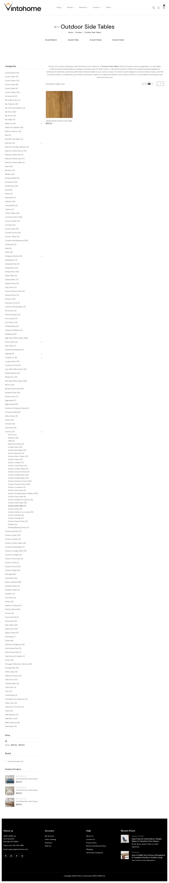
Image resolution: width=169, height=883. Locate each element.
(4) (10, 248)
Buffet (7, 194)
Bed (6, 135)
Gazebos (11, 438)
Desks (7, 252)
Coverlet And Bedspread (14, 240)
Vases (7, 711)
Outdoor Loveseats (15, 487)
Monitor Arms (10, 396)
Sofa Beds (9, 637)
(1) (19, 100)
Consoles (8, 225)
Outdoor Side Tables (16, 506)
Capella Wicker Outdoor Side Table (59, 121)
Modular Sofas (10, 393)
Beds (7, 166)
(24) (12, 385)
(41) (19, 412)
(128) (25, 381)
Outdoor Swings (14, 518)
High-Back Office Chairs (14, 338)
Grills (10, 441)
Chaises (8, 209)
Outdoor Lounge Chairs (14, 551)
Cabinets (8, 201)
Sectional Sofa (10, 617)
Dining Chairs (10, 272)
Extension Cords (11, 303)
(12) (17, 229)
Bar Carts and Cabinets (14, 108)
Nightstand (9, 400)
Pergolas (11, 524)
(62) (27, 475)
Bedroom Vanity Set (12, 155)
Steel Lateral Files (11, 648)
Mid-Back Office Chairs (14, 381)
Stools (7, 660)
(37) (17, 77)
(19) (16, 186)
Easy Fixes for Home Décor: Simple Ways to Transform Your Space (147, 840)
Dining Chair (9, 268)
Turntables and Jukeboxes (15, 699)
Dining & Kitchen (138, 836)
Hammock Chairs (14, 444)
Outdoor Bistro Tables (16, 456)
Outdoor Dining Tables (16, 478)
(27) (26, 456)
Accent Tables (10, 92)
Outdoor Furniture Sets (17, 484)
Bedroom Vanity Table (13, 162)
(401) (28, 484)
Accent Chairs (96, 40)
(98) (19, 582)
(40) (29, 481)
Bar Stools (9, 116)
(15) (17, 73)
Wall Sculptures (11, 722)
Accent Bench (51, 40)
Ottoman (8, 424)
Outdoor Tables (11, 570)
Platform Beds (10, 609)
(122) (17, 272)
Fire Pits (11, 435)
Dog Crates (9, 287)
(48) (11, 641)
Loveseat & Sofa (11, 365)
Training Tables (10, 683)
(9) (15, 116)
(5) (17, 88)
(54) (13, 174)
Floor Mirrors (10, 322)
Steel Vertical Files (12, 652)
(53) (25, 551)
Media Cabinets (11, 373)
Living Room (9, 357)
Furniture (135, 852)
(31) (22, 518)
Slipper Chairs (10, 633)
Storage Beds (10, 668)
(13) (25, 151)
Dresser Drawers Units (13, 291)
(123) (15, 182)
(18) (22, 127)
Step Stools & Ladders (14, 656)
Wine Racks (9, 726)
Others (7, 420)
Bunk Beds (9, 198)
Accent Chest (118, 40)
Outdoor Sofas (13, 509)
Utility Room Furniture (13, 707)
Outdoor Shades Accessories (19, 500)
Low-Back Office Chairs (14, 369)
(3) (11, 194)
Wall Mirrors (9, 719)
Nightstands (9, 404)
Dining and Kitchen (12, 256)
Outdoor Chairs (14, 459)
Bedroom (8, 143)
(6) (18, 264)
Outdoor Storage (14, 515)
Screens (8, 613)
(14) (17, 361)
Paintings (8, 574)
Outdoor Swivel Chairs (16, 521)
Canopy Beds (10, 205)
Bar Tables (9, 120)
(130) (36, 493)
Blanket (8, 174)
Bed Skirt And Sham (12, 139)
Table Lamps (10, 672)
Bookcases (9, 182)
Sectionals (9, 621)
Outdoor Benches (14, 453)
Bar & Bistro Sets (11, 100)
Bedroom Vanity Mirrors (14, 151)
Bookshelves (9, 186)
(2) (20, 131)
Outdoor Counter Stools (17, 472)
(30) (16, 625)
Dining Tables (10, 279)
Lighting (8, 354)
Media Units (9, 377)
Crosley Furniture (15, 761)
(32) (31, 512)
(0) (14, 123)
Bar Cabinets (10, 104)
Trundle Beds (10, 695)
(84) (22, 389)
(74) (17, 81)
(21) (18, 221)
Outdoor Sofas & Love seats (19, 512)
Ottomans (9, 428)
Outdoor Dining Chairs (16, 475)
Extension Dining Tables (14, 307)
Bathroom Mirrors (12, 131)
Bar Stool (8, 112)
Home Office (10, 342)
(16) (15, 428)
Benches (8, 170)
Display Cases (10, 283)
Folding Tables (10, 326)
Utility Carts (9, 703)
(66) (14, 574)
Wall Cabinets (10, 715)
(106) (26, 240)
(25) (16, 268)
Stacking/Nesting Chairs (17, 527)
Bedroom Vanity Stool (13, 159)
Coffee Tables (10, 213)
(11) (17, 326)
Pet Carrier (9, 598)
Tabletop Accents (12, 676)
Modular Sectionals (12, 389)
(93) (17, 213)
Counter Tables (11, 237)
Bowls (7, 190)
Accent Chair (73, 40)
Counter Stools (11, 233)
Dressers (8, 299)
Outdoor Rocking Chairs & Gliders (21, 493)
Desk (7, 248)
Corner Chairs (10, 229)
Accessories (9, 96)
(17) (17, 633)
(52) (15, 578)
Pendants (8, 594)
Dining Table (9, 276)
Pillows (7, 602)
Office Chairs (10, 416)
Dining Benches (11, 264)
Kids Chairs (9, 346)
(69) (16, 404)
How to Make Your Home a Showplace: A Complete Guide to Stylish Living (148, 856)
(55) (11, 166)
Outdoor (78, 32)
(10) (16, 104)
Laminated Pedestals (13, 350)
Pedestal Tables (11, 586)
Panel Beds (9, 578)
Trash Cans (9, 687)
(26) (14, 299)
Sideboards (9, 629)
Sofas (7, 641)
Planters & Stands (12, 605)
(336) (26, 338)
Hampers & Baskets (12, 330)
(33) (19, 535)
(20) (14, 112)
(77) (17, 279)
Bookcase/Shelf (11, 178)
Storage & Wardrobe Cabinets (16, 664)
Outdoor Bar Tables (15, 450)
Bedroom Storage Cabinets (15, 147)
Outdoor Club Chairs (16, 466)
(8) (17, 84)
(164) (18, 609)
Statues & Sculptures (13, 644)
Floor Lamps (9, 318)
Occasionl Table (11, 412)
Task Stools (9, 680)
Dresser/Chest (10, 295)
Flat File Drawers (11, 315)
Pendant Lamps (11, 590)
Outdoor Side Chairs (16, 503)
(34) (17, 438)
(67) (20, 447)
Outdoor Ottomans (15, 490)
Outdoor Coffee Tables (17, 469)
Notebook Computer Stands (16, 408)
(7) (24, 159)
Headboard (9, 334)
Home (70, 32)
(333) (20, 217)
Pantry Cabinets (11, 582)
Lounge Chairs (10, 361)
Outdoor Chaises (14, 462)
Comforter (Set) (11, 217)
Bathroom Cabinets (12, 127)
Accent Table (10, 88)
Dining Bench (10, 260)
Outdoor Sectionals (15, 497)
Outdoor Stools (11, 566)
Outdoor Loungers (12, 555)
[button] (164, 7)
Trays (7, 691)
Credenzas (9, 244)
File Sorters (9, 311)
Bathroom (9, 123)
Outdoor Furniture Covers (17, 481)
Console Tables (11, 221)
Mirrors (7, 385)
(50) (18, 92)
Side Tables (9, 625)
